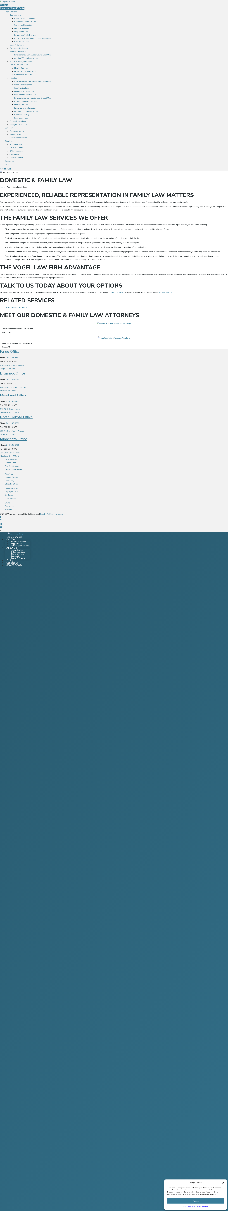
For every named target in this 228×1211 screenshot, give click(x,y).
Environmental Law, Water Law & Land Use (32, 55)
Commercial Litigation (23, 25)
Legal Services (11, 11)
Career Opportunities (18, 138)
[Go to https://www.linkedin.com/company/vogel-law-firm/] (114, 524)
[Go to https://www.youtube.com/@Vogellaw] (114, 527)
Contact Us (9, 161)
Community (14, 154)
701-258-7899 (12, 379)
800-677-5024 (14, 565)
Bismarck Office (12, 373)
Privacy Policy (10, 498)
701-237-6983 (12, 357)
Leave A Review (16, 157)
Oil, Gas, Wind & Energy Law (26, 58)
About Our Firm (16, 144)
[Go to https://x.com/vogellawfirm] (114, 520)
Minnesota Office (13, 439)
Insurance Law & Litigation (25, 71)
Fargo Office (9, 351)
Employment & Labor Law (25, 35)
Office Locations (16, 151)
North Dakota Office (16, 417)
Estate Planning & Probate (21, 61)
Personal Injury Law (18, 121)
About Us (9, 141)
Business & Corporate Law (25, 21)
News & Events (16, 147)
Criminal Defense (17, 45)
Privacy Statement (202, 1206)
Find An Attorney (17, 131)
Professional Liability (23, 74)
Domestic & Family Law (24, 91)
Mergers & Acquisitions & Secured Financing (32, 38)
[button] (223, 1183)
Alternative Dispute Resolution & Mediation (32, 81)
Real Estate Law (21, 41)
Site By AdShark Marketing (51, 514)
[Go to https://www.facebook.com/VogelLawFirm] (114, 517)
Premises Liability (21, 114)
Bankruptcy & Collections (24, 18)
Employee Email (11, 491)
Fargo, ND (6, 332)
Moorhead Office (13, 395)
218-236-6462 (12, 401)
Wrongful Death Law (18, 124)
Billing (7, 164)
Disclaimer (9, 495)
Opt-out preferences (188, 1206)
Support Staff (15, 134)
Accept (196, 1201)
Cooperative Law (21, 31)
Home (2, 187)
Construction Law (21, 28)
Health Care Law (21, 68)
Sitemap (8, 509)
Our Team (9, 128)
